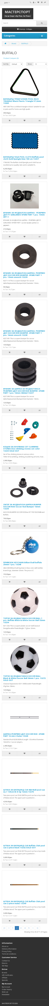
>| (37, 928)
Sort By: (6, 64)
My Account (6, 987)
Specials (5, 980)
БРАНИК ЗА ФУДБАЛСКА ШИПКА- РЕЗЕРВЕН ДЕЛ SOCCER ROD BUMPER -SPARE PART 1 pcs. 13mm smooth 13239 (24, 275)
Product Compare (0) (11, 58)
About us (5, 946)
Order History (7, 989)
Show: (30, 64)
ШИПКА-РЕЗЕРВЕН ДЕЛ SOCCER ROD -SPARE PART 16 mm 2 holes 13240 (23, 735)
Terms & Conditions (9, 954)
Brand (14, 43)
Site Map (5, 966)
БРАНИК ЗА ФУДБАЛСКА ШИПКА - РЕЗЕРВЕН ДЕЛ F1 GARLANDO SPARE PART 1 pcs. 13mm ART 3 (24, 214)
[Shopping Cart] (41, 2)
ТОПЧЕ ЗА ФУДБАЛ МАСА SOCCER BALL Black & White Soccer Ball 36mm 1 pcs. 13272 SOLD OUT (24, 678)
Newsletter (6, 994)
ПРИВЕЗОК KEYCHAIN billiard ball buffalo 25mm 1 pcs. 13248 (22, 563)
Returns (4, 963)
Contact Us (6, 961)
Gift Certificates (7, 975)
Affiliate (4, 978)
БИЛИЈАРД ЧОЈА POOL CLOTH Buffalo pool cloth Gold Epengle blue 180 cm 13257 (23, 158)
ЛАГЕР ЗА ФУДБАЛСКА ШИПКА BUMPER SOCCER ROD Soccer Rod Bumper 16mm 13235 (22, 506)
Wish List (5, 992)
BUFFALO (24, 43)
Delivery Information (9, 949)
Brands (4, 973)
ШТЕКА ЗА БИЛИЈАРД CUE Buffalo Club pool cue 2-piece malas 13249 (24, 902)
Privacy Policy (6, 951)
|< (4, 928)
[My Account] (34, 2)
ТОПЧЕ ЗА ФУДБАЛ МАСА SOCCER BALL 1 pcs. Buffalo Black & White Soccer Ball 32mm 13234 (24, 620)
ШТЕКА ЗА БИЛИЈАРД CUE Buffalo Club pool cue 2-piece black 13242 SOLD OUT (24, 846)
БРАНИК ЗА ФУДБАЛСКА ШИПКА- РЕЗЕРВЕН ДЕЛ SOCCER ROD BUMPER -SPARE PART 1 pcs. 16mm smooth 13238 (24, 333)
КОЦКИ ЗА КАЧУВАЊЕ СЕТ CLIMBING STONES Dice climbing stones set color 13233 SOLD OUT (21, 448)
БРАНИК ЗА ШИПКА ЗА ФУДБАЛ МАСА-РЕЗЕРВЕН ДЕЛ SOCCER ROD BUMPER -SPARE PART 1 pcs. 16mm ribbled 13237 (23, 390)
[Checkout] (45, 2)
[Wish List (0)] (38, 2)
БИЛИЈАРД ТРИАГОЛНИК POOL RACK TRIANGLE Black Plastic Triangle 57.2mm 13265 (22, 101)
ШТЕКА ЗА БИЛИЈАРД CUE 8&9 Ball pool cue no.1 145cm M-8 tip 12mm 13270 (24, 790)
